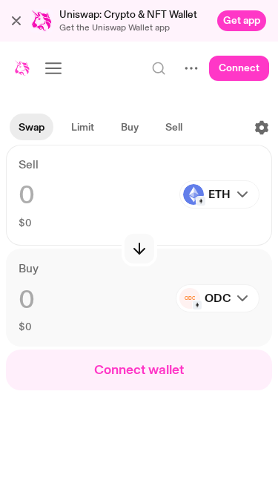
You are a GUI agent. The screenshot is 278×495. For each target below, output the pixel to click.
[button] (16, 20)
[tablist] (100, 127)
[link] (241, 20)
